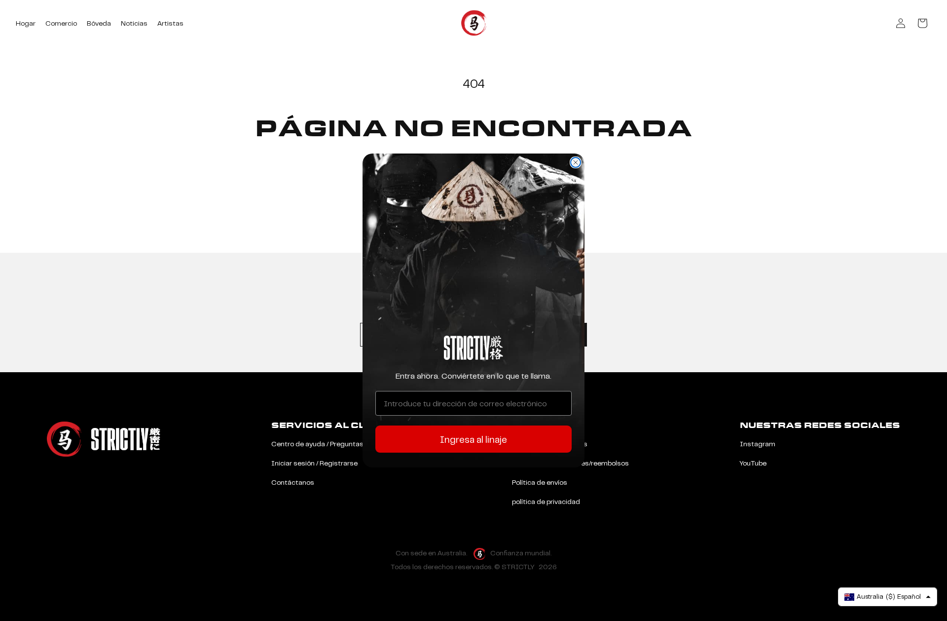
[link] (473, 348)
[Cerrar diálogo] (576, 162)
